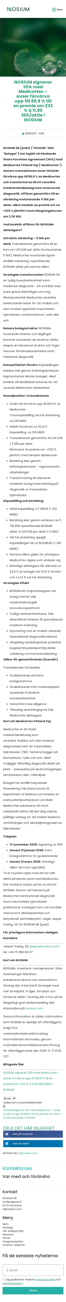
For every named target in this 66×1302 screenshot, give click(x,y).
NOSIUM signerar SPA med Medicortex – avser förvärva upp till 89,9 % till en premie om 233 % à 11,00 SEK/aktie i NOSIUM (32, 1114)
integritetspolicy (13, 1283)
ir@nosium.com (28, 1153)
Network (8, 1234)
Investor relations (14, 1245)
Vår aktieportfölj (13, 1231)
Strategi (8, 1227)
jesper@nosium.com (44, 946)
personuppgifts (45, 1279)
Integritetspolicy (13, 1241)
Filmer (6, 1238)
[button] (33, 1134)
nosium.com (34, 1008)
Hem (5, 1224)
